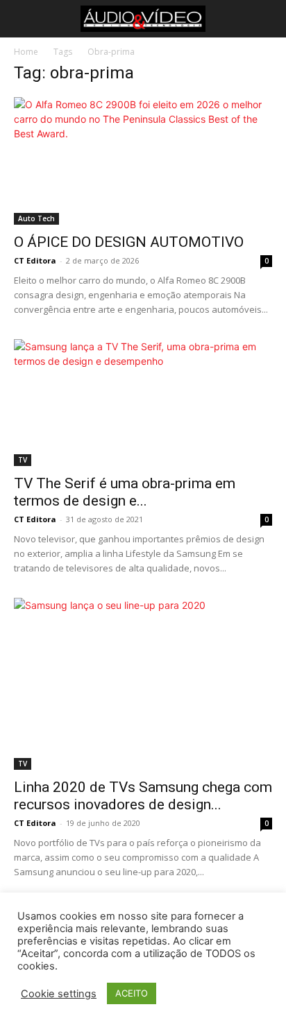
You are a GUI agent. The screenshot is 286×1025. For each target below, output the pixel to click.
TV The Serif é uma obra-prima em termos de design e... (124, 492)
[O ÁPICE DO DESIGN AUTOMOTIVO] (143, 161)
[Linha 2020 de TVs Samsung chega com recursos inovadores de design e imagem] (143, 684)
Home (26, 52)
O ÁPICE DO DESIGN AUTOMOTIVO (129, 242)
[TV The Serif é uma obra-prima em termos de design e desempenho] (143, 403)
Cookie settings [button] (58, 994)
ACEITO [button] (131, 993)
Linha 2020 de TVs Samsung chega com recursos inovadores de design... (143, 796)
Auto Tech (36, 218)
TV (22, 460)
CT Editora (35, 260)
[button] (22, 18)
